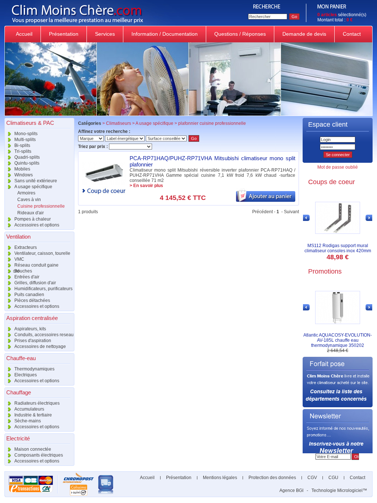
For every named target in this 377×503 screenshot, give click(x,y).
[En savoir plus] (104, 183)
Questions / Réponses (240, 34)
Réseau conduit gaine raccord (31, 265)
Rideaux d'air (30, 212)
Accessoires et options (36, 225)
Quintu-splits (26, 163)
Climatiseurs (118, 123)
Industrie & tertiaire (32, 415)
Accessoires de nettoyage (39, 346)
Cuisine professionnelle (41, 206)
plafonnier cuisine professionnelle (212, 123)
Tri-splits (22, 151)
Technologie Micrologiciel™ (339, 490)
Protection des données (272, 477)
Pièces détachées (31, 300)
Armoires (26, 193)
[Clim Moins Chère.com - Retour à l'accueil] (123, 24)
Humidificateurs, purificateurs (43, 288)
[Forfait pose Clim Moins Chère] (338, 405)
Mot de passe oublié (337, 167)
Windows (23, 174)
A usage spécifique (32, 186)
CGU (333, 477)
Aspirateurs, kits (29, 328)
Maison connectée (32, 449)
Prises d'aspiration (32, 340)
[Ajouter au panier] (265, 200)
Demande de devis (304, 34)
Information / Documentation (164, 34)
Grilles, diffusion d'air (34, 282)
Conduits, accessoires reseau (43, 334)
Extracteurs (25, 247)
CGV (312, 477)
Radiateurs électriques (36, 403)
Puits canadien (28, 294)
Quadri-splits (26, 157)
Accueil (24, 34)
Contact (351, 34)
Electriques (25, 374)
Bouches (22, 271)
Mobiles (21, 169)
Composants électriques (38, 455)
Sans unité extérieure (35, 180)
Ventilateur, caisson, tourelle (41, 253)
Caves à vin (29, 199)
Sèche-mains (27, 420)
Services (105, 34)
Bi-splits (21, 145)
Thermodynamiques (33, 369)
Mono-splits (25, 133)
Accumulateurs (28, 409)
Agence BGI (291, 490)
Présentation (63, 34)
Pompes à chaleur (32, 219)
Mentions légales (220, 477)
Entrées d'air (26, 276)
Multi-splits (24, 139)
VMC (18, 259)
